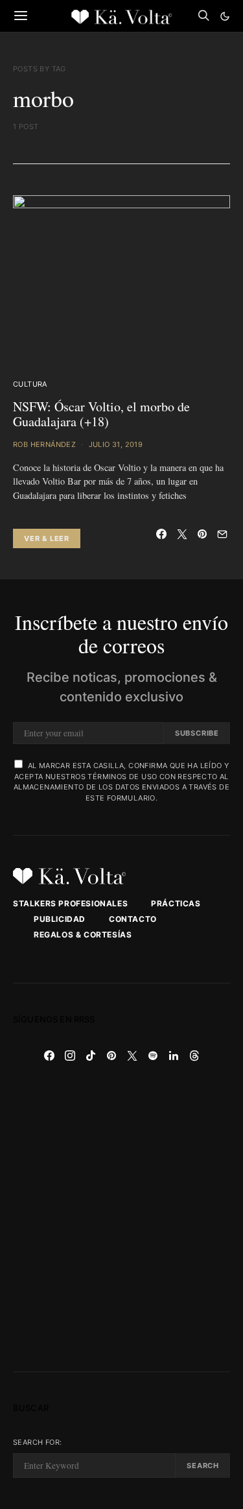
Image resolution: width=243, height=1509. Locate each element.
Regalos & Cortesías (83, 934)
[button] (225, 16)
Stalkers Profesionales (70, 903)
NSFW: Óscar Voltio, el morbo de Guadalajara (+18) (101, 414)
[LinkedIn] (174, 1055)
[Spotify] (153, 1055)
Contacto (133, 919)
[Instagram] (70, 1055)
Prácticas (175, 903)
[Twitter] (132, 1055)
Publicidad (60, 919)
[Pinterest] (111, 1055)
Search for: (37, 1442)
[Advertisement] (121, 1218)
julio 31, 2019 (116, 444)
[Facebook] (49, 1055)
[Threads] (194, 1055)
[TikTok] (91, 1055)
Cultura (30, 384)
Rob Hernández (44, 444)
